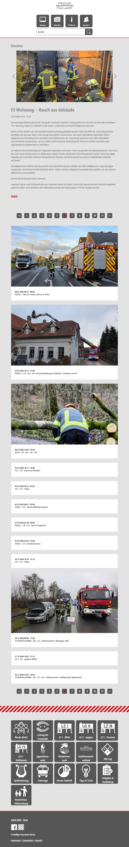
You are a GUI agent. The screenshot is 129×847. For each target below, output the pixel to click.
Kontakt (38, 840)
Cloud (25, 819)
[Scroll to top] (122, 758)
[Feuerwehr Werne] (64, 5)
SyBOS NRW (16, 819)
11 (102, 215)
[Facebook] (14, 827)
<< (19, 215)
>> (110, 215)
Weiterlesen (64, 263)
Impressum (16, 840)
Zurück (14, 196)
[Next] (115, 76)
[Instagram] (21, 827)
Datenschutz (28, 840)
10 (95, 215)
